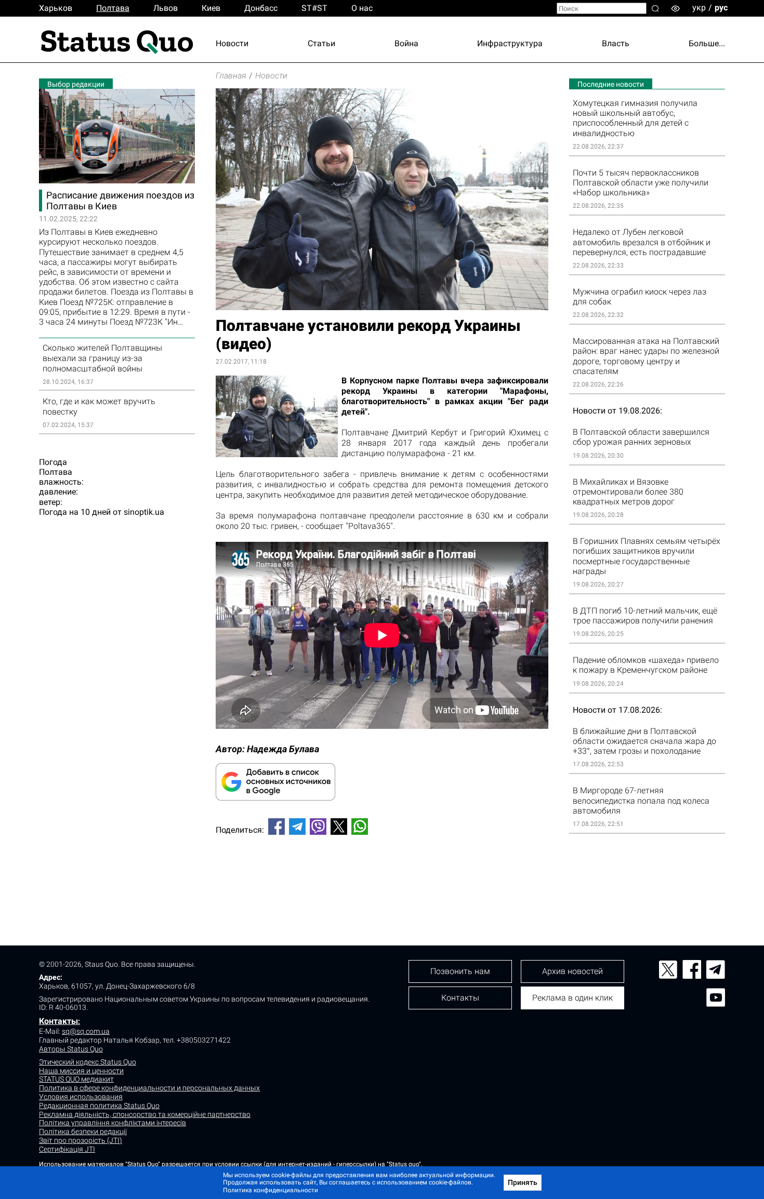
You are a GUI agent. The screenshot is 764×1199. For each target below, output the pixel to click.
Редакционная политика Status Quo (99, 1105)
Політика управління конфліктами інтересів (112, 1122)
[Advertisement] (382, 877)
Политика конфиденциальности (270, 1190)
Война (406, 43)
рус (721, 7)
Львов (165, 8)
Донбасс (261, 8)
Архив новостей (572, 971)
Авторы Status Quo (71, 1049)
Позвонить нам (460, 971)
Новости (232, 43)
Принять (522, 1182)
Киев (211, 8)
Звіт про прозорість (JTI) (80, 1140)
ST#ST (314, 8)
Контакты (58, 1021)
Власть (615, 43)
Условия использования (81, 1097)
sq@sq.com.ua (86, 1031)
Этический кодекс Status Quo (87, 1062)
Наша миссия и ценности (81, 1071)
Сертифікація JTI (67, 1149)
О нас (362, 8)
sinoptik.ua (144, 512)
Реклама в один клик (572, 998)
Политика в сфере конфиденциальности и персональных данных (149, 1088)
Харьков (55, 8)
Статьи (321, 43)
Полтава (112, 8)
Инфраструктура (510, 43)
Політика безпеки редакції (83, 1131)
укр (699, 7)
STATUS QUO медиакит (76, 1079)
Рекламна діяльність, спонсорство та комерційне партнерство (145, 1114)
